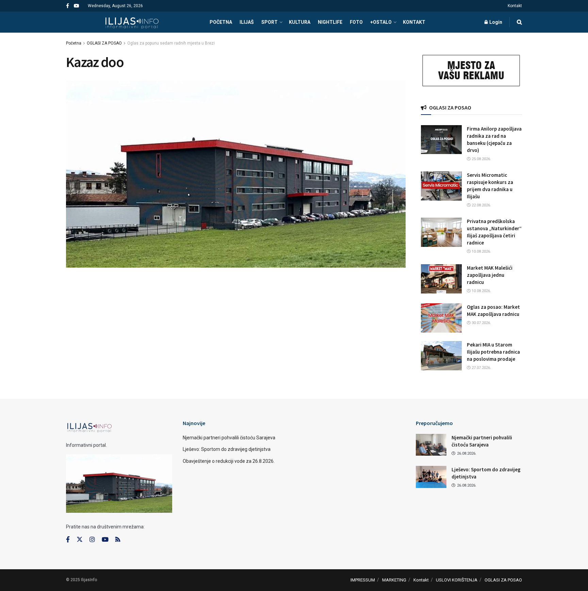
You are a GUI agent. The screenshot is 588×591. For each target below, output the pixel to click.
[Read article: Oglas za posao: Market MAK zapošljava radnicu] (441, 318)
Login (495, 22)
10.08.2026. (481, 251)
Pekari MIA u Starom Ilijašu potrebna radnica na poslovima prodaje (493, 351)
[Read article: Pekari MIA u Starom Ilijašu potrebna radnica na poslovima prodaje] (441, 355)
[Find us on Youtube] (76, 6)
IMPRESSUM (362, 579)
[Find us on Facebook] (67, 6)
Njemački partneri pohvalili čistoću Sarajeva (229, 437)
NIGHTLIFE (330, 22)
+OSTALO (381, 22)
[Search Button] (519, 22)
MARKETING (394, 579)
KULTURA (299, 22)
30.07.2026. (481, 323)
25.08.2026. (481, 159)
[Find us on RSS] (117, 540)
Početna (73, 43)
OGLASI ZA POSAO (104, 43)
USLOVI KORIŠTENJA (456, 579)
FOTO (356, 22)
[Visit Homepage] (132, 22)
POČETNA (221, 22)
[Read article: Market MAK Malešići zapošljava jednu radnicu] (441, 278)
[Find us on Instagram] (92, 540)
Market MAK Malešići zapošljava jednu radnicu (489, 275)
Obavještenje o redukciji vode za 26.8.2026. (229, 461)
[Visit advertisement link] (471, 70)
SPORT (269, 22)
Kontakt (515, 5)
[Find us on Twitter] (80, 540)
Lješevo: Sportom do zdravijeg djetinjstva (227, 449)
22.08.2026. (481, 205)
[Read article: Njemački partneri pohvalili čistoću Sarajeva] (431, 445)
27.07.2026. (481, 368)
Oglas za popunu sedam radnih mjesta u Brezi (171, 43)
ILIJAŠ (247, 22)
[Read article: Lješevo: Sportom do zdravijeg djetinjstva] (431, 477)
